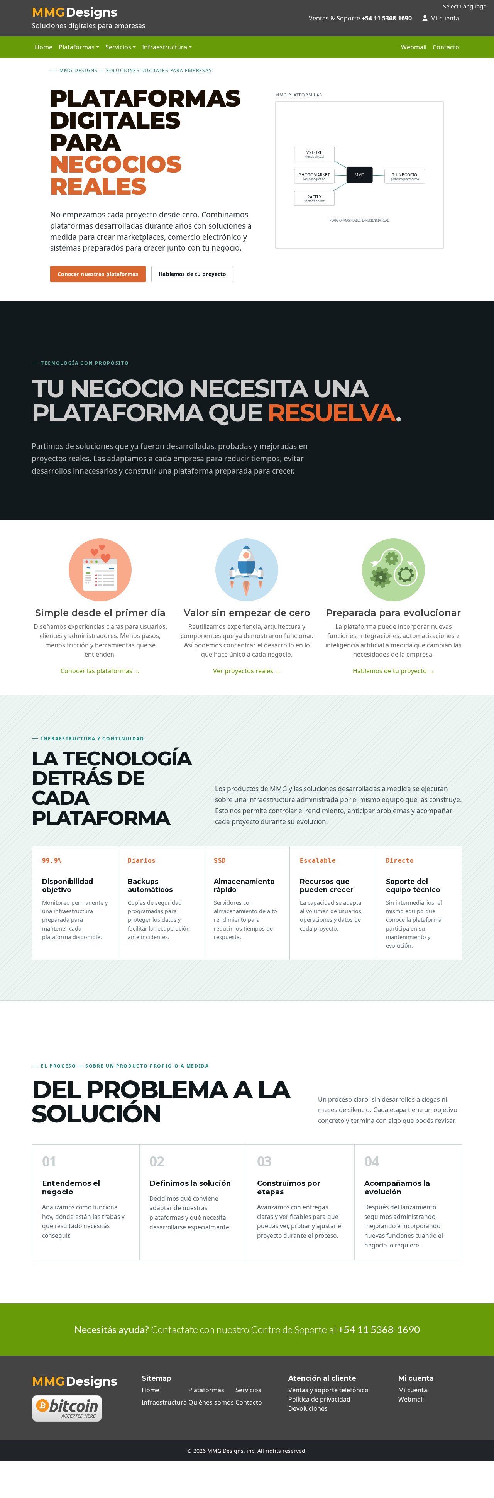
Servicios (248, 1390)
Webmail (413, 47)
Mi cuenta (444, 18)
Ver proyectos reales (247, 671)
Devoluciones (308, 1408)
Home (43, 47)
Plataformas (206, 1390)
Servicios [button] (118, 47)
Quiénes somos (211, 1402)
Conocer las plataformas (100, 671)
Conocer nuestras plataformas (98, 274)
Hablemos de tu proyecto (192, 274)
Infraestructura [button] (164, 47)
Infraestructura (164, 1402)
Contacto (446, 47)
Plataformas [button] (77, 47)
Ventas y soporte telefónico (328, 1390)
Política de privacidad (319, 1399)
